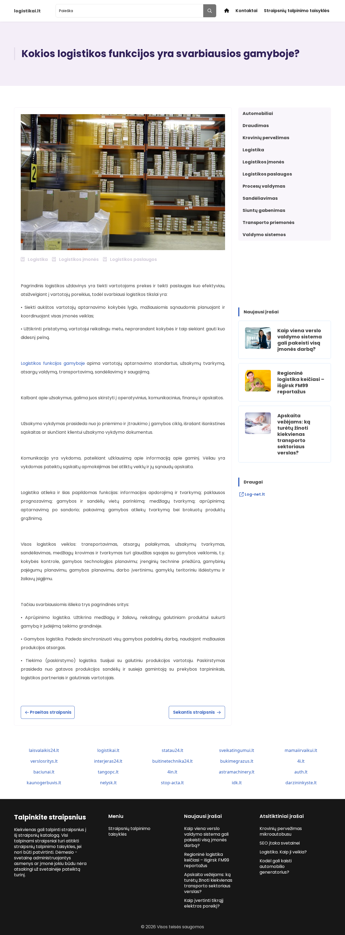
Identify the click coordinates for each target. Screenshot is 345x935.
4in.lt (172, 772)
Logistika (253, 150)
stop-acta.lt (172, 783)
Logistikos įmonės (263, 162)
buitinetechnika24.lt (172, 761)
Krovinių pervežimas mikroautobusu (281, 831)
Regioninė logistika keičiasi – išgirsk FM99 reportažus (300, 382)
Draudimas (256, 125)
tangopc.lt (108, 772)
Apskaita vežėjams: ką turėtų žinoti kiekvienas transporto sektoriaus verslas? (293, 434)
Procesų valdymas (264, 186)
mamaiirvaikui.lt (301, 750)
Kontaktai (246, 11)
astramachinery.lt (236, 772)
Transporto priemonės (268, 222)
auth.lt (301, 772)
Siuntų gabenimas (264, 210)
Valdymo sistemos (264, 235)
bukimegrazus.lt (236, 761)
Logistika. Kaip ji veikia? (283, 852)
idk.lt (237, 783)
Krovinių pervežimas (266, 138)
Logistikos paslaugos (267, 174)
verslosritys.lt (44, 761)
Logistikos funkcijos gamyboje (53, 363)
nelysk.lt (108, 783)
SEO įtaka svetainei (280, 843)
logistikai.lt (108, 750)
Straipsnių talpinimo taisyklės (296, 11)
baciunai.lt (43, 772)
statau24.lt (172, 750)
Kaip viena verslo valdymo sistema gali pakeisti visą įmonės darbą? (299, 339)
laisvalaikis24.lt (44, 750)
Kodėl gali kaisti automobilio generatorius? (276, 866)
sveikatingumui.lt (236, 750)
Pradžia (226, 10)
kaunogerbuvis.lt (44, 783)
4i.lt (301, 761)
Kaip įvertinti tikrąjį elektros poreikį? (203, 903)
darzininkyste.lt (301, 783)
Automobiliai (258, 113)
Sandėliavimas (260, 198)
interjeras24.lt (108, 761)
